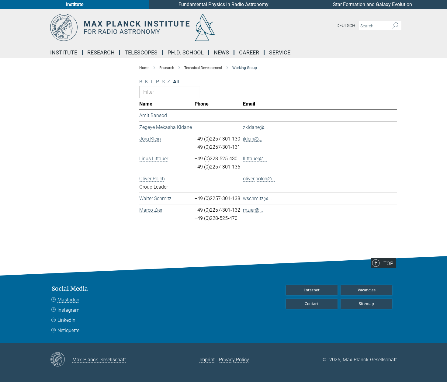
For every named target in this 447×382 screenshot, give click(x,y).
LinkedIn (66, 320)
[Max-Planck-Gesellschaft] (61, 359)
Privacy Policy (234, 360)
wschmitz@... (257, 198)
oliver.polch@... (259, 179)
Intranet (312, 290)
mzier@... (253, 210)
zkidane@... (255, 127)
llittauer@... (255, 158)
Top (388, 263)
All (176, 82)
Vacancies (367, 290)
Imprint (207, 360)
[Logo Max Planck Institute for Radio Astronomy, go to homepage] (164, 27)
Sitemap (366, 303)
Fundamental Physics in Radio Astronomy (223, 4)
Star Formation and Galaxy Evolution (372, 4)
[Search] (395, 26)
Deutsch (346, 25)
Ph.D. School (186, 52)
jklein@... (252, 139)
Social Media (70, 288)
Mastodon (68, 300)
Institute (75, 4)
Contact (312, 303)
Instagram (68, 310)
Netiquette (68, 330)
